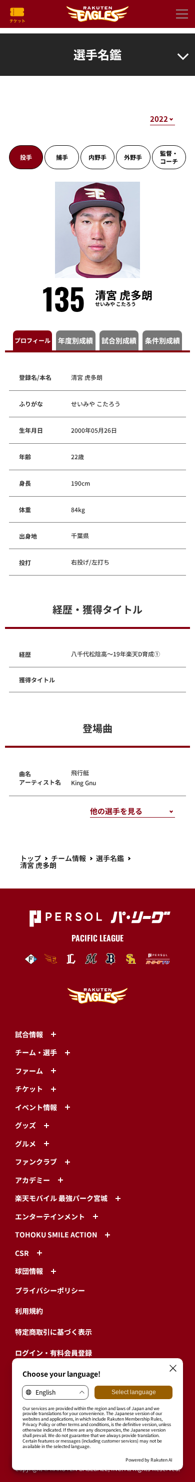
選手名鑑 (110, 858)
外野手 (133, 157)
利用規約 (29, 1311)
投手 (26, 157)
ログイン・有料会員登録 (53, 1353)
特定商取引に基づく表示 (53, 1332)
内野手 (97, 157)
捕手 (62, 157)
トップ (30, 858)
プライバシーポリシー (50, 1290)
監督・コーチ (169, 157)
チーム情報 (68, 858)
